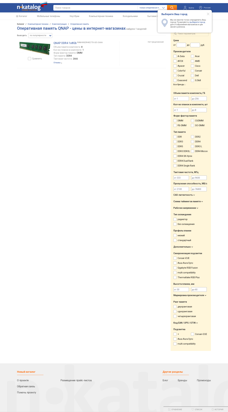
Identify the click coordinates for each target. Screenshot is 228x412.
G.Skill (198, 80)
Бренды (182, 380)
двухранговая (185, 306)
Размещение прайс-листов (76, 380)
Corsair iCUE (184, 258)
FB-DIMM (182, 125)
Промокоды (204, 380)
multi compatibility (187, 272)
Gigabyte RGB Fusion (188, 268)
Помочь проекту (26, 392)
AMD (197, 61)
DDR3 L (198, 146)
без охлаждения (186, 224)
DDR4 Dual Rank (185, 161)
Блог (165, 380)
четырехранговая (187, 316)
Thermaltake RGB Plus (189, 277)
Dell (197, 75)
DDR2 (198, 137)
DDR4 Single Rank (186, 165)
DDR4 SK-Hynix (185, 156)
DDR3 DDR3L (184, 151)
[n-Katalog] (32, 6)
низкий (181, 235)
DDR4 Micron (201, 151)
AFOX (180, 61)
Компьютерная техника (101, 16)
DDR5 (180, 146)
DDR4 (198, 141)
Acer (197, 56)
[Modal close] (206, 14)
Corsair (198, 70)
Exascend (182, 80)
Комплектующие (59, 24)
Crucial (181, 75)
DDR (180, 137)
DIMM (180, 120)
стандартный (184, 240)
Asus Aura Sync (185, 263)
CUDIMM (199, 120)
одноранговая (185, 311)
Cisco (197, 66)
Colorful (181, 70)
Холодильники (130, 16)
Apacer (181, 66)
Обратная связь (26, 386)
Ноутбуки (74, 16)
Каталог (23, 16)
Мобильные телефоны (48, 16)
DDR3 (180, 141)
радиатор (183, 219)
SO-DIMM (199, 125)
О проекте (23, 380)
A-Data (181, 56)
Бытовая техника (156, 16)
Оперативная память (79, 24)
